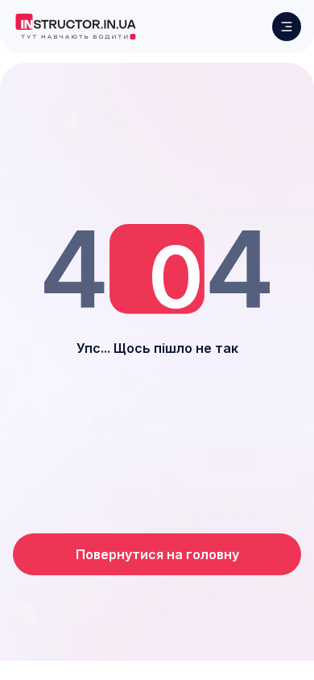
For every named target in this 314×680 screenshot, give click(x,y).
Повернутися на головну (157, 554)
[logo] (75, 26)
